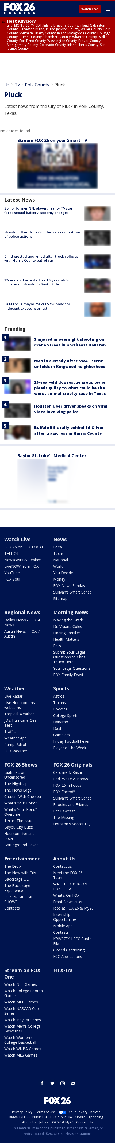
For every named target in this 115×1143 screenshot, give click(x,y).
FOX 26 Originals (72, 764)
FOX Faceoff (64, 791)
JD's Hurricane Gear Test (21, 723)
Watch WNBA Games (22, 1048)
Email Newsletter (68, 901)
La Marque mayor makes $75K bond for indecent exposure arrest (37, 306)
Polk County (37, 85)
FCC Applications (67, 956)
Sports (61, 688)
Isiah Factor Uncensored (14, 775)
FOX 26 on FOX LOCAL (24, 546)
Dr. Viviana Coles (67, 626)
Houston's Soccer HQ (71, 823)
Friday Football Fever (71, 741)
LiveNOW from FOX (21, 566)
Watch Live (89, 9)
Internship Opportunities (65, 917)
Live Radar (13, 696)
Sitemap (60, 598)
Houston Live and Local (19, 836)
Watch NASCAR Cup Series (21, 1011)
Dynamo (60, 721)
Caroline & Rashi (67, 772)
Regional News (22, 612)
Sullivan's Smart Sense (72, 592)
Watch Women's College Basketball (20, 1040)
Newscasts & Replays (23, 559)
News (60, 539)
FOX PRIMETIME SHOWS (18, 899)
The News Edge (18, 790)
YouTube (12, 572)
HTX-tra (63, 970)
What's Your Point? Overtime (20, 812)
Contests (12, 908)
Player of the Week (69, 747)
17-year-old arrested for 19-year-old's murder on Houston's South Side (36, 282)
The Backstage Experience (17, 888)
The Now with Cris (20, 872)
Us (7, 85)
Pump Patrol (15, 744)
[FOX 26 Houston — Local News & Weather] (19, 8)
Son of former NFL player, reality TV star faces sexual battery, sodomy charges (38, 210)
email (72, 1083)
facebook (42, 1083)
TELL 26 (11, 553)
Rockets (60, 709)
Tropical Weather (19, 713)
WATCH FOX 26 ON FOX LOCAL (70, 886)
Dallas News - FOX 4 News (22, 622)
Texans (59, 702)
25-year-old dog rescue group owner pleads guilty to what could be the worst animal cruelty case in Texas (70, 388)
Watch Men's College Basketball (22, 1029)
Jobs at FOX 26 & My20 (73, 908)
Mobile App (63, 925)
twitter (52, 1083)
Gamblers (61, 734)
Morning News (70, 612)
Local (58, 546)
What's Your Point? (20, 802)
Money (59, 579)
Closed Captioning (69, 949)
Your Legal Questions (71, 668)
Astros (58, 696)
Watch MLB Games (21, 1002)
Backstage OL (16, 879)
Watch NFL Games (20, 984)
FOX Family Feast (68, 674)
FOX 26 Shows (20, 764)
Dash (57, 728)
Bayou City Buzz (18, 827)
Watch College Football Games (24, 993)
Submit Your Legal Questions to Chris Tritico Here (69, 657)
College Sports (65, 715)
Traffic (10, 731)
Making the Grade (68, 619)
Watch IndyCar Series (22, 1019)
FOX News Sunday (69, 585)
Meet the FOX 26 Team (68, 875)
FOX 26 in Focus (67, 785)
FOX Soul (12, 579)
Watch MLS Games (20, 1055)
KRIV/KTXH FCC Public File (72, 941)
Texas (58, 553)
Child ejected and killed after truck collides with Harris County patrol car (41, 258)
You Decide (63, 572)
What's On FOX (66, 895)
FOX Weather (15, 750)
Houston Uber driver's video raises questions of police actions (42, 234)
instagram (62, 1083)
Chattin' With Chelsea (22, 796)
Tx (17, 85)
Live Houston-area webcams (20, 705)
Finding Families (67, 632)
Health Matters (66, 639)
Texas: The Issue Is (20, 820)
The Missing (63, 817)
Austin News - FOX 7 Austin (22, 634)
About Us (64, 858)
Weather (14, 688)
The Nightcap (16, 783)
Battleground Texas (21, 844)
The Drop (12, 866)
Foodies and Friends (70, 804)
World (58, 566)
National (60, 559)
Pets (57, 645)
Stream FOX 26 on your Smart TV (52, 140)
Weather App (15, 738)
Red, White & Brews (70, 778)
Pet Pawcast (64, 811)
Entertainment (22, 858)
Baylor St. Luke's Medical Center (51, 456)
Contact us (62, 866)
